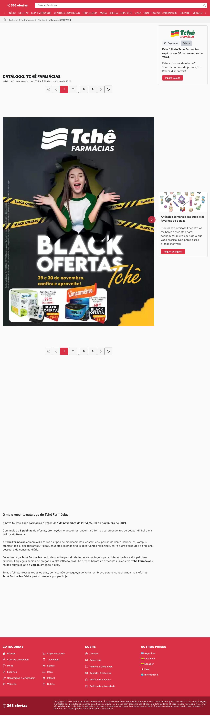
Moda (103, 12)
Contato (94, 653)
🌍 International (149, 674)
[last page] (108, 89)
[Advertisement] (78, 46)
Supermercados (41, 12)
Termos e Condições (101, 666)
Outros (50, 684)
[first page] (48, 89)
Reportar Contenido (100, 673)
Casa (138, 12)
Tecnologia (89, 12)
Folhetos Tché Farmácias (21, 20)
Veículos (198, 12)
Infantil (185, 12)
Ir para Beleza (172, 77)
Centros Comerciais (67, 12)
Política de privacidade (102, 686)
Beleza (113, 12)
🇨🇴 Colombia (148, 658)
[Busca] (204, 5)
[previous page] (56, 89)
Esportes (126, 12)
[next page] (101, 89)
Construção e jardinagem (160, 12)
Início (12, 12)
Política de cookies (100, 679)
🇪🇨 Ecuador (147, 664)
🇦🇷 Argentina (148, 653)
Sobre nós (95, 660)
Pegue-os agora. (173, 251)
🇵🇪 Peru (145, 669)
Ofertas (23, 12)
